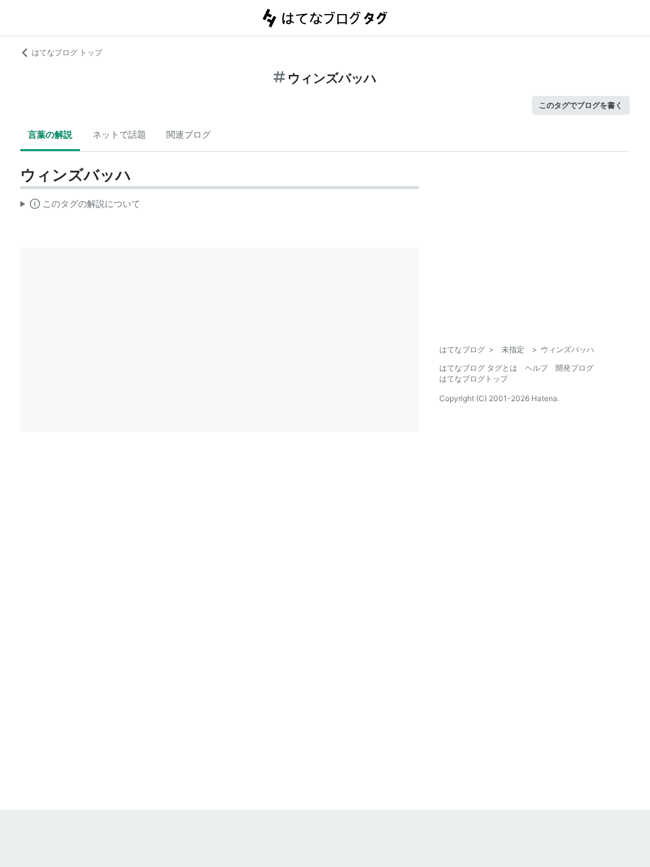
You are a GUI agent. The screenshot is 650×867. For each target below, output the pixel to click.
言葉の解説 (50, 134)
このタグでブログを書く (581, 105)
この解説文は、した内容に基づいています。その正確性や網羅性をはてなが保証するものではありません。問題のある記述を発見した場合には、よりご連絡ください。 (80, 206)
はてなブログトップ (473, 378)
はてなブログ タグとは (478, 368)
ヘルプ (536, 368)
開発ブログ (574, 368)
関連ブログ (188, 134)
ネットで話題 (119, 134)
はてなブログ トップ (67, 52)
